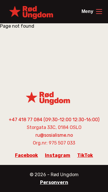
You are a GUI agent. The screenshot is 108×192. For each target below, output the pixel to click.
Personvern (54, 182)
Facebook (26, 155)
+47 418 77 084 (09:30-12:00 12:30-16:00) (54, 119)
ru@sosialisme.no (54, 135)
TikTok (85, 155)
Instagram (57, 155)
